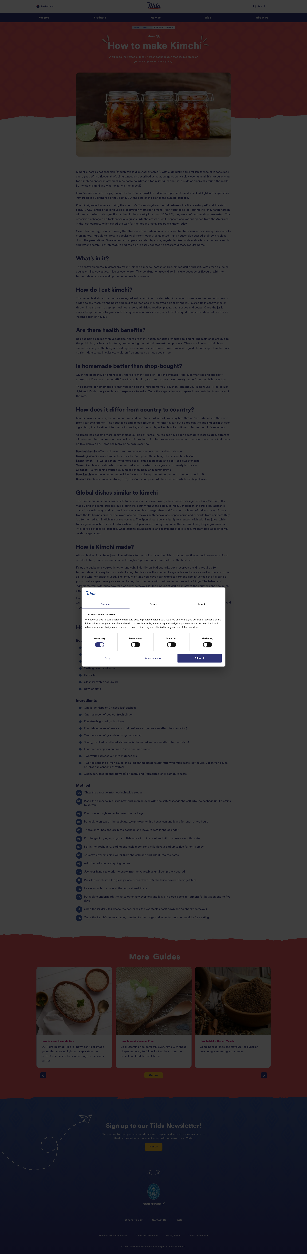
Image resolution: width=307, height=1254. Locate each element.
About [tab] (201, 604)
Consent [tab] (105, 604)
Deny (107, 658)
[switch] (135, 644)
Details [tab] (153, 604)
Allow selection (153, 658)
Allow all (199, 658)
